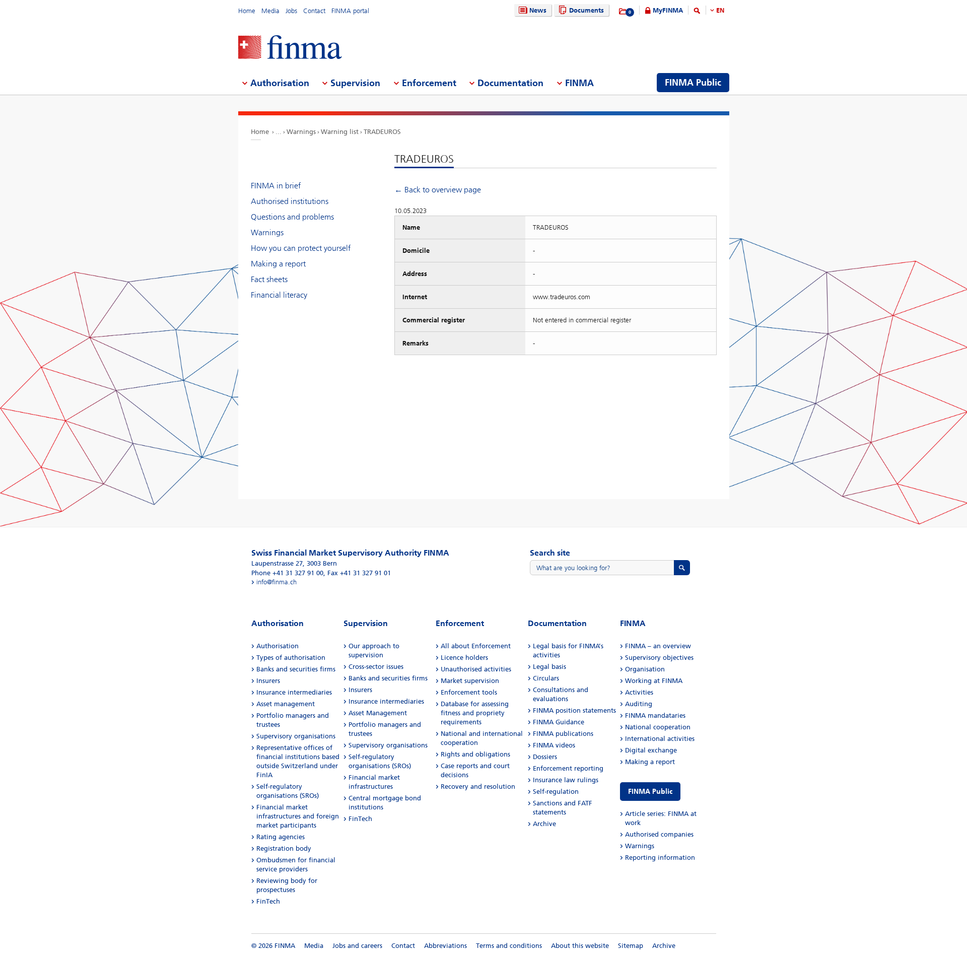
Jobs (291, 11)
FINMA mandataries (655, 715)
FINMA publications (563, 733)
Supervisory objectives (659, 657)
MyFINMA (668, 10)
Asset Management (378, 713)
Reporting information (660, 857)
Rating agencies (280, 837)
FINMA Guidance (558, 722)
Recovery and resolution (478, 786)
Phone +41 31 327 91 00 (287, 573)
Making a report (278, 263)
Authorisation (277, 646)
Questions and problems (292, 217)
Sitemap (630, 945)
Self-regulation (556, 791)
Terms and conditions (509, 945)
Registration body (283, 848)
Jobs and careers (357, 945)
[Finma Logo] (290, 48)
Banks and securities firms (295, 669)
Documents (586, 10)
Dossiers (545, 757)
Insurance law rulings (565, 780)
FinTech (268, 901)
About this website (580, 945)
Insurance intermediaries (294, 692)
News (537, 10)
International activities (660, 738)
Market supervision (470, 681)
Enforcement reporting (568, 768)
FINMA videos (554, 745)
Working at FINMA (653, 681)
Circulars (546, 678)
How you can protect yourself (301, 248)
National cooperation (657, 727)
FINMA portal (350, 11)
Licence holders (464, 657)
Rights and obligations (475, 754)
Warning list (340, 131)
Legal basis (549, 666)
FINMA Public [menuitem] (693, 82)
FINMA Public (650, 791)
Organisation (645, 669)
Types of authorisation (290, 657)
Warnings (301, 131)
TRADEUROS (382, 131)
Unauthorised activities (476, 669)
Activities (639, 692)
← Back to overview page (437, 189)
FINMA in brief (276, 185)
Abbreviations (445, 945)
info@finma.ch (276, 582)
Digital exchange (651, 750)
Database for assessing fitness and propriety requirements (475, 713)
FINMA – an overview (658, 646)
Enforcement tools (469, 692)
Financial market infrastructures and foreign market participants (297, 816)
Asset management (285, 704)
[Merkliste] (623, 11)
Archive (544, 824)
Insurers (268, 681)
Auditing (638, 704)
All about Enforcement (476, 646)
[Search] (697, 12)
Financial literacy (279, 295)
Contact (314, 11)
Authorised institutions (289, 201)
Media (270, 11)
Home (246, 11)
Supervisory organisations (295, 736)
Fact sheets (269, 279)
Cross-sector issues (376, 666)
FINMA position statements (574, 710)
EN (720, 10)
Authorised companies (659, 834)
